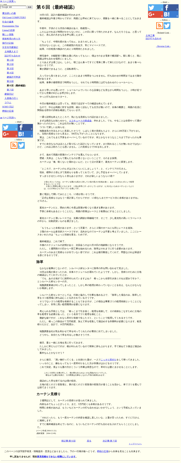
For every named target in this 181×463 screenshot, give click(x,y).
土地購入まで (11, 51)
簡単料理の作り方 (11, 39)
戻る (89, 441)
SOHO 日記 (8, 107)
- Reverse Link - (163, 46)
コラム (8, 102)
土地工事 (150, 35)
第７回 (10, 90)
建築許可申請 (13, 77)
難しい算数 (8, 34)
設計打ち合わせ (153, 38)
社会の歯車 (8, 22)
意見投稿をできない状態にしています (56, 456)
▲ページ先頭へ (8, 117)
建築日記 (9, 94)
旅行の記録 (8, 43)
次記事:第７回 (110, 441)
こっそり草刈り (109, 359)
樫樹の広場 (8, 111)
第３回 (10, 68)
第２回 (10, 64)
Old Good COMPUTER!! (14, 17)
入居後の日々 (11, 98)
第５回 (10, 81)
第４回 (10, 73)
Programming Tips (10, 26)
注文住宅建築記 (10, 47)
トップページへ (135, 444)
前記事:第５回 (68, 441)
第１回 (10, 60)
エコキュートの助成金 (80, 120)
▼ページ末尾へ (8, 1)
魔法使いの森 (9, 13)
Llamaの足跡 (8, 30)
